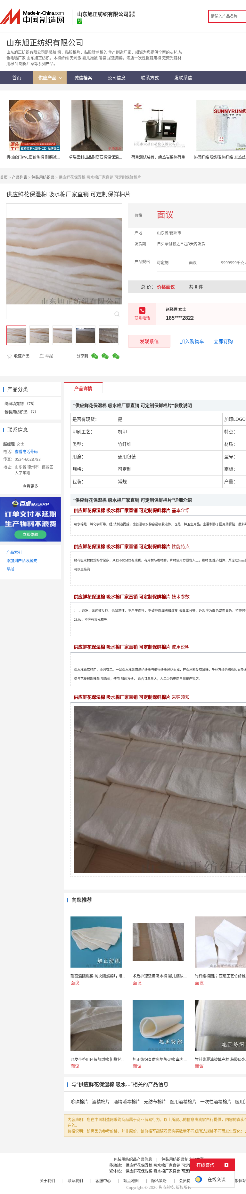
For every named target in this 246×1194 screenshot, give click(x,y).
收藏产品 (21, 356)
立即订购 (223, 341)
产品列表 (19, 177)
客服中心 (103, 1180)
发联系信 (149, 341)
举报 (49, 356)
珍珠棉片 (79, 1101)
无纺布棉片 (155, 1101)
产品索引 (14, 552)
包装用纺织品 (42, 177)
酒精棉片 (101, 1101)
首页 (4, 177)
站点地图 (131, 1180)
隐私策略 (159, 1180)
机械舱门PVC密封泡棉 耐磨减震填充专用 (41, 157)
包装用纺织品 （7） (21, 412)
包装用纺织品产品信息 (133, 1159)
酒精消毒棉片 (126, 1101)
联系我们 (75, 1180)
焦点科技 (166, 1187)
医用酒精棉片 (183, 1101)
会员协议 (186, 1180)
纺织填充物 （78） (20, 403)
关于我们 (47, 1180)
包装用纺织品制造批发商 (182, 1159)
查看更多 (30, 486)
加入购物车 (192, 341)
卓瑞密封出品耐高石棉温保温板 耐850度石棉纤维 (111, 157)
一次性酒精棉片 (216, 1101)
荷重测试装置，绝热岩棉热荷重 (158, 157)
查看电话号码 (26, 451)
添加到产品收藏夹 (21, 560)
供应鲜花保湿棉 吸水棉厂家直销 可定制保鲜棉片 (167, 1165)
